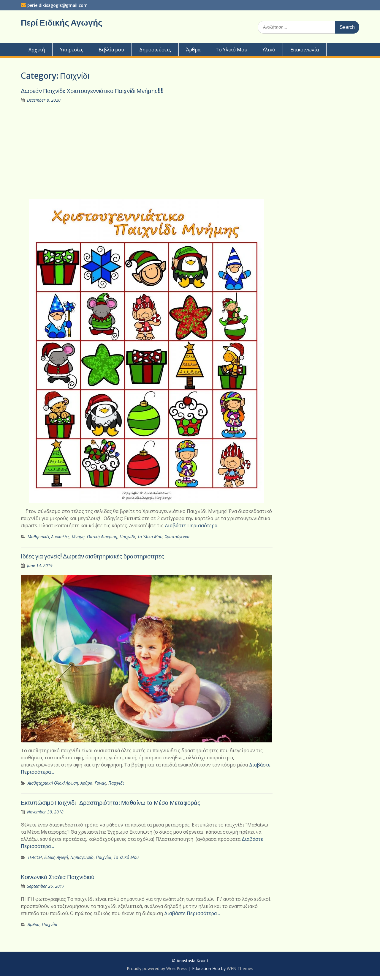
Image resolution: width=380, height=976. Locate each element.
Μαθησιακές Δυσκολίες (48, 536)
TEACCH (35, 857)
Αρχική (36, 49)
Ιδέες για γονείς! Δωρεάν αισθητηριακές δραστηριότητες (92, 556)
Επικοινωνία (304, 49)
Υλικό (268, 49)
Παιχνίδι (127, 536)
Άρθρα (193, 49)
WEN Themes (240, 968)
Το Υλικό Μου (231, 49)
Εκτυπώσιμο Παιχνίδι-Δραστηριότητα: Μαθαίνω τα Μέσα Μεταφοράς (110, 802)
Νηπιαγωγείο (82, 857)
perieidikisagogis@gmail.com (57, 5)
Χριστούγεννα (177, 536)
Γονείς (100, 783)
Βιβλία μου (111, 49)
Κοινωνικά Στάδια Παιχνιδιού (57, 877)
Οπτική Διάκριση (102, 536)
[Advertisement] (147, 151)
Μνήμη (78, 536)
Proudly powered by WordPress (157, 968)
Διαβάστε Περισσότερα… (193, 525)
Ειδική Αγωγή (56, 857)
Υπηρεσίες (71, 49)
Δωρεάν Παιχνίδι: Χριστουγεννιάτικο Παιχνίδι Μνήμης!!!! (92, 91)
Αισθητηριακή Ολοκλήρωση (53, 783)
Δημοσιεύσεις (155, 49)
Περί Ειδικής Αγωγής (61, 22)
